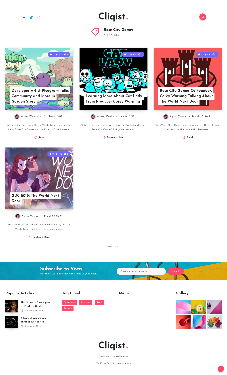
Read (41, 138)
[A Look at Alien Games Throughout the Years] (11, 322)
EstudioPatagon (123, 363)
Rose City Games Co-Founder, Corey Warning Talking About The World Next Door (186, 96)
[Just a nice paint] (198, 322)
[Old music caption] (214, 307)
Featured (112, 138)
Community (69, 302)
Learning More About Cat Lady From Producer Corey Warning (114, 98)
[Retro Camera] (198, 307)
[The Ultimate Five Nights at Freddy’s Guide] (11, 306)
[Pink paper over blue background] (183, 307)
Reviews (68, 308)
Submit (176, 271)
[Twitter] (31, 17)
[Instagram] (38, 17)
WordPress (122, 356)
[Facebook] (24, 17)
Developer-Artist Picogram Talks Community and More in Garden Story (40, 96)
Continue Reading (58, 100)
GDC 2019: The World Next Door (35, 198)
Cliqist (112, 17)
